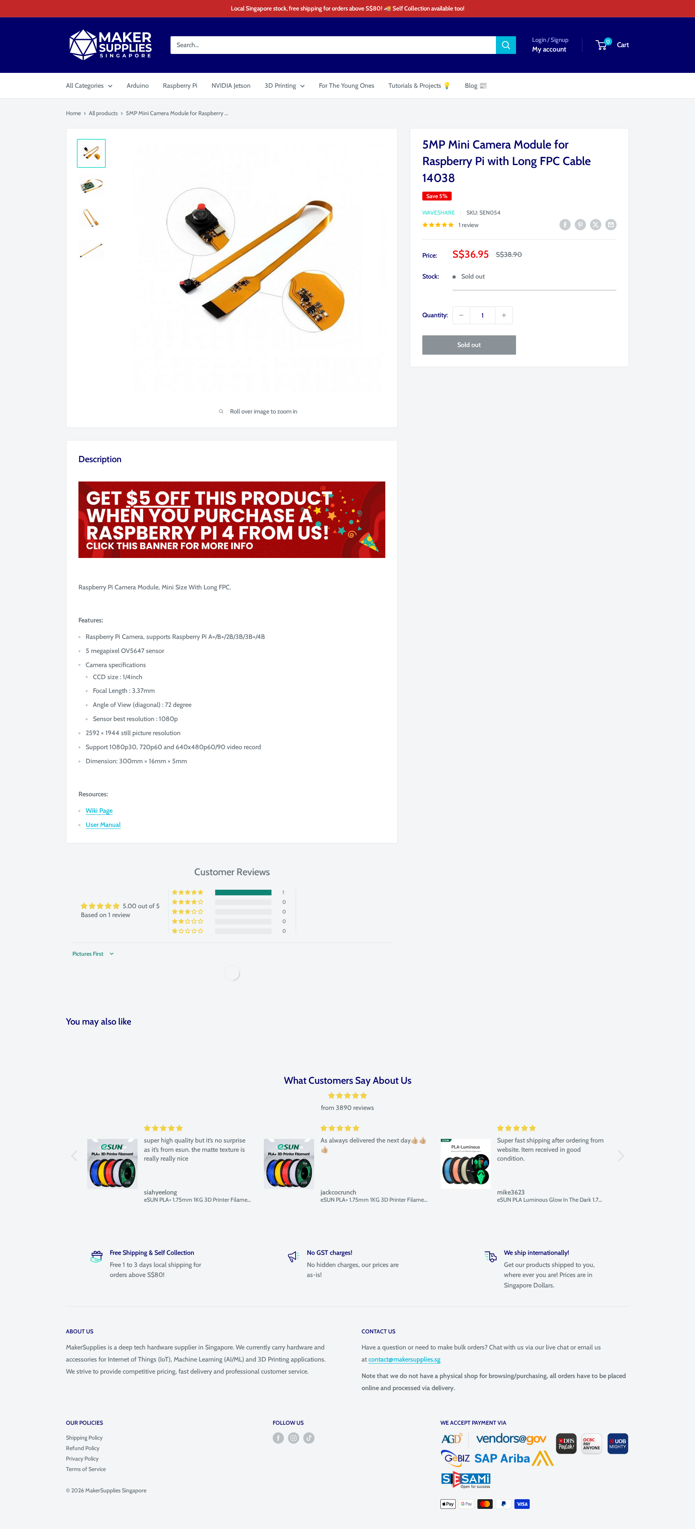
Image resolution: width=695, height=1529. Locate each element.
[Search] (506, 45)
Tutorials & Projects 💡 (420, 85)
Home (73, 113)
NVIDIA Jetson (231, 85)
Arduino (138, 85)
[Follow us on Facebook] (278, 1438)
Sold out (469, 345)
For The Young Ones (346, 85)
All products (103, 113)
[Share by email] (611, 224)
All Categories (85, 85)
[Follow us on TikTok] (309, 1438)
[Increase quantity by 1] (504, 315)
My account (549, 49)
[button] (188, 892)
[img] (347, 1096)
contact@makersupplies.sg (404, 1359)
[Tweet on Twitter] (595, 224)
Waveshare (438, 212)
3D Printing (280, 85)
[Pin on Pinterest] (580, 224)
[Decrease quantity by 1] (461, 315)
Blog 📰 (476, 85)
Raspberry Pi (180, 85)
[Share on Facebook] (565, 224)
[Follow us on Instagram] (293, 1438)
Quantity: (435, 315)
